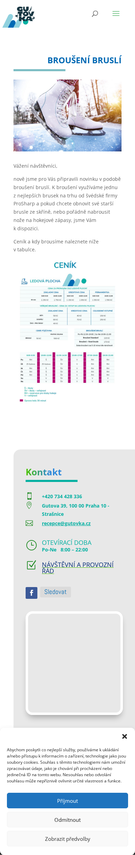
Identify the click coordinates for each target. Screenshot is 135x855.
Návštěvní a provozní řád (78, 567)
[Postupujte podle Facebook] (31, 593)
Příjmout (67, 800)
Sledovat (55, 591)
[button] (124, 736)
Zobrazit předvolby (67, 838)
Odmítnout (67, 819)
